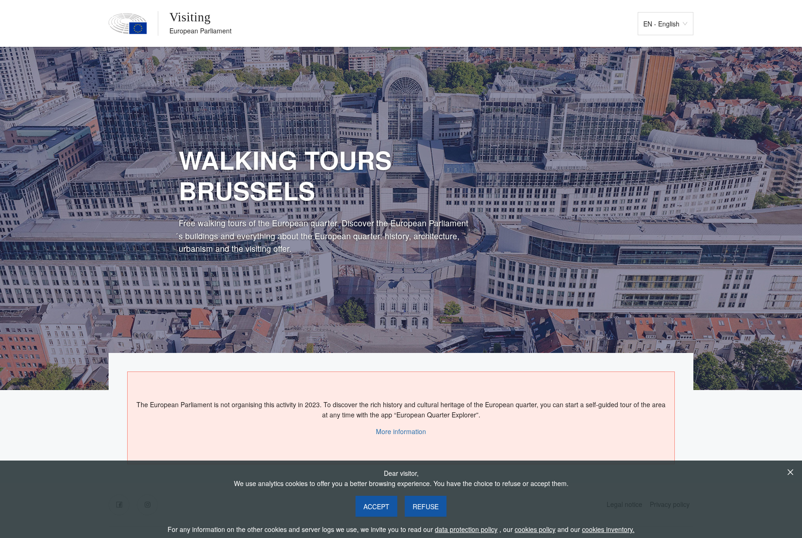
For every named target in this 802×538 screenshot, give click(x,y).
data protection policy (466, 529)
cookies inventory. (608, 529)
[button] (376, 506)
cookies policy (535, 529)
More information (401, 431)
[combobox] (661, 24)
